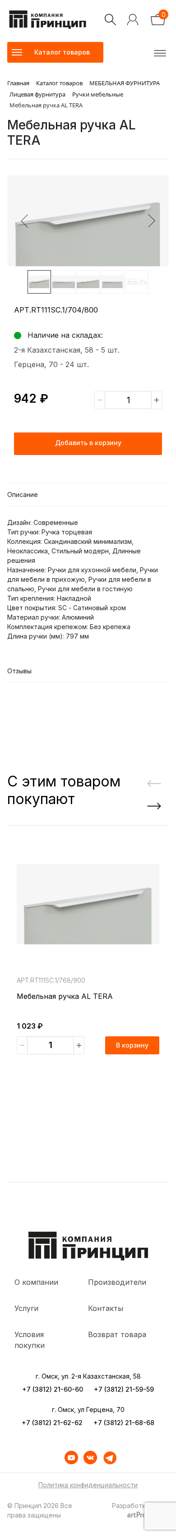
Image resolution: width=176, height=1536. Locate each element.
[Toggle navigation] (158, 52)
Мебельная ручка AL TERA (65, 996)
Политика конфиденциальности (88, 1485)
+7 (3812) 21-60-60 (52, 1389)
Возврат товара (117, 1334)
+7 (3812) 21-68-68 (123, 1422)
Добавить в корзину (88, 442)
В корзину (132, 1045)
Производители (117, 1282)
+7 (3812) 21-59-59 (124, 1389)
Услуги (26, 1308)
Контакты (105, 1308)
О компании (36, 1282)
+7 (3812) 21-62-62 (52, 1422)
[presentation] (150, 784)
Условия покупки (29, 1340)
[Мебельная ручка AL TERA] (88, 904)
